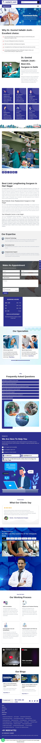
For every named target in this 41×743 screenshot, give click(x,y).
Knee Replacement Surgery (19, 718)
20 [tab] (27, 360)
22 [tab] (29, 360)
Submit (5, 293)
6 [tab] (15, 360)
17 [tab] (25, 360)
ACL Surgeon (16, 716)
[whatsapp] (3, 740)
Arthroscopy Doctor (6, 720)
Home (3, 705)
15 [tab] (23, 360)
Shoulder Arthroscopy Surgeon (19, 725)
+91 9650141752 (8, 455)
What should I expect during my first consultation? (12, 394)
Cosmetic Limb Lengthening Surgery (22, 727)
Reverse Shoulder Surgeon (7, 723)
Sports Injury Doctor (15, 720)
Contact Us (4, 714)
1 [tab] (11, 360)
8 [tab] (17, 360)
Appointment (6, 6)
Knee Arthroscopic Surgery (7, 718)
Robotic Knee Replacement (8, 716)
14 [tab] (22, 360)
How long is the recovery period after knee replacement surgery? (15, 386)
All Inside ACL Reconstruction (26, 716)
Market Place (4, 712)
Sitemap (3, 710)
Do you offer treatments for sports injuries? (11, 389)
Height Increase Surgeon (7, 725)
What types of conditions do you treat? (10, 380)
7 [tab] (16, 360)
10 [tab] (19, 360)
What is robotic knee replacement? (9, 383)
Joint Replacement (23, 720)
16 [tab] (24, 360)
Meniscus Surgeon (17, 723)
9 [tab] (18, 360)
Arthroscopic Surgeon (32, 720)
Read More (9, 356)
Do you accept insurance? (7, 397)
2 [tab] (12, 360)
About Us (3, 707)
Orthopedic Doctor (28, 718)
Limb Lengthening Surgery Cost (8, 727)
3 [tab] (13, 360)
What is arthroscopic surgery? (8, 392)
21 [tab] (28, 360)
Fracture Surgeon (29, 725)
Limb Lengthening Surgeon (27, 723)
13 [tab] (21, 360)
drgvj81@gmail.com (27, 455)
